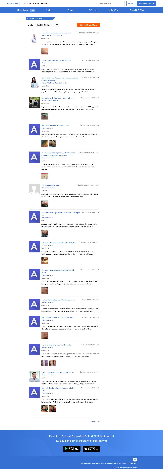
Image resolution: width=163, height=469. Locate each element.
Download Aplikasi (146, 3)
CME (48, 10)
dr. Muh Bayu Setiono (52, 100)
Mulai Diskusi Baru (89, 25)
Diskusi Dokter (114, 10)
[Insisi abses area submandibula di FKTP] (34, 37)
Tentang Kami (86, 464)
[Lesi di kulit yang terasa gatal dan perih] (34, 349)
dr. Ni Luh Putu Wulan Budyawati (55, 83)
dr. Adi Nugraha (50, 188)
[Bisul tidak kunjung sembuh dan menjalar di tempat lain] (34, 216)
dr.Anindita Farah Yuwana (53, 35)
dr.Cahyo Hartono (51, 375)
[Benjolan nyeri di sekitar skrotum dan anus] (34, 321)
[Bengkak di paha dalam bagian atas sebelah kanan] (34, 392)
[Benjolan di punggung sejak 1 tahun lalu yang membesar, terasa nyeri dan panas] (34, 157)
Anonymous (49, 63)
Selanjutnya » (95, 421)
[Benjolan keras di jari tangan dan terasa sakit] (34, 246)
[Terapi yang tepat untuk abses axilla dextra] (34, 376)
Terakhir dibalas (43, 25)
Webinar (70, 10)
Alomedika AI (22, 10)
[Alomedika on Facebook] (98, 460)
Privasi (124, 464)
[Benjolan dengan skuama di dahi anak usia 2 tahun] (34, 274)
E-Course (92, 10)
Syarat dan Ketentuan (113, 464)
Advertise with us (98, 464)
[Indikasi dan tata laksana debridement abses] (34, 304)
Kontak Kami (132, 464)
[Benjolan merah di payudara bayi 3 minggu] (34, 102)
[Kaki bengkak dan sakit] (34, 189)
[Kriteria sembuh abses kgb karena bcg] (34, 64)
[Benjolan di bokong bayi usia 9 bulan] (34, 129)
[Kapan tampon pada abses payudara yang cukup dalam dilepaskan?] (34, 82)
